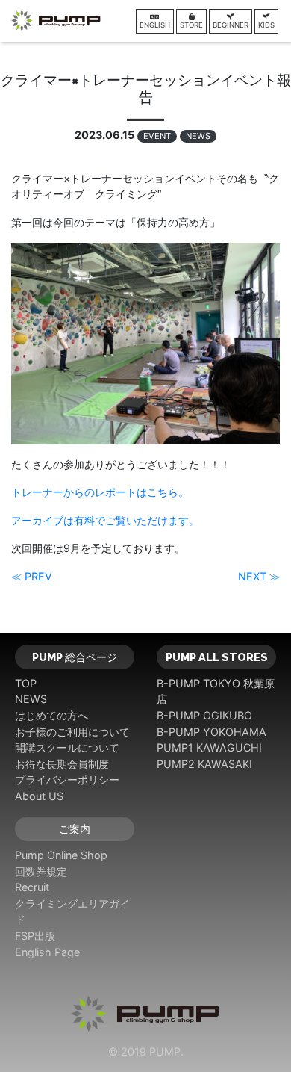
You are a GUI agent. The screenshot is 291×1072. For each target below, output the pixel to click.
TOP (26, 683)
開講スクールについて (67, 747)
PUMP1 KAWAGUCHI (209, 747)
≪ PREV (31, 576)
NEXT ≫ (259, 576)
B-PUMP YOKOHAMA (211, 731)
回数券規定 (41, 871)
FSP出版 (35, 935)
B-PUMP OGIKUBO (204, 715)
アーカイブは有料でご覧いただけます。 (105, 520)
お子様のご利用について (72, 731)
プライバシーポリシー (67, 779)
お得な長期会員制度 (62, 763)
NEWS (198, 136)
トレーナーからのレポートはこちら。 (100, 492)
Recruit (32, 887)
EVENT (157, 136)
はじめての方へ (51, 715)
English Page (47, 952)
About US (39, 796)
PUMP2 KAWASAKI (204, 763)
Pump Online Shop (61, 855)
